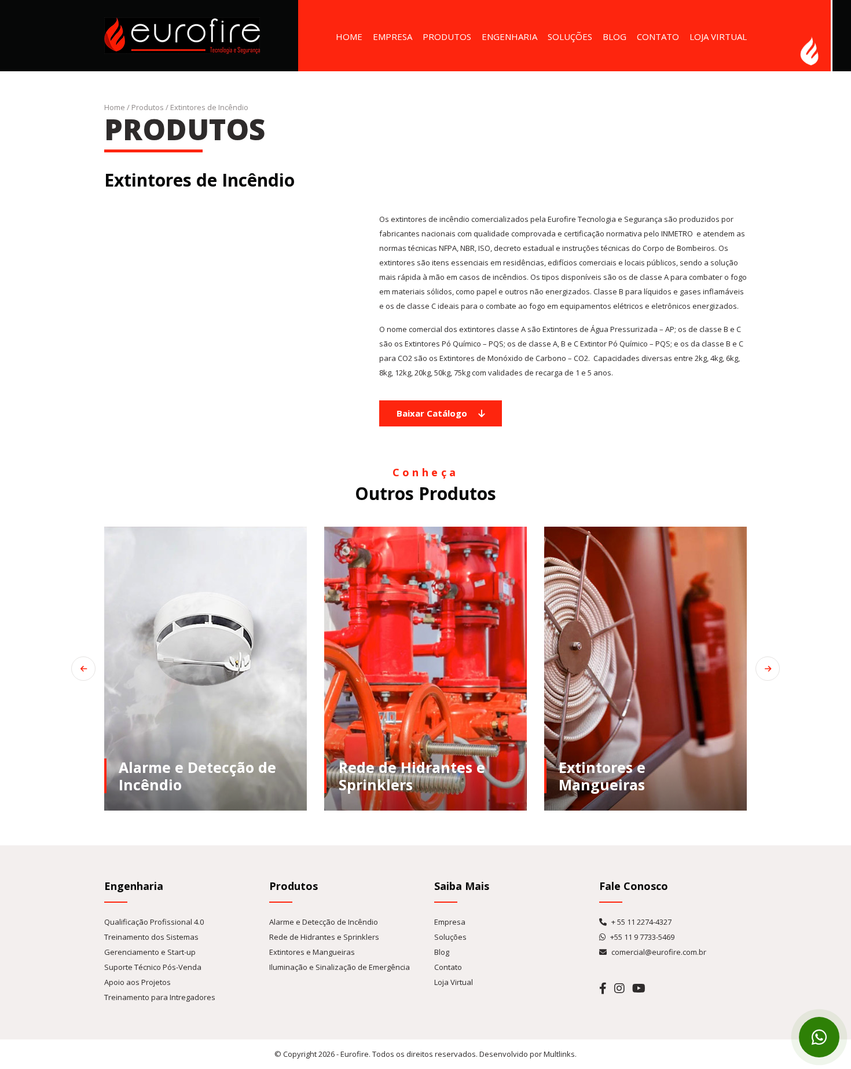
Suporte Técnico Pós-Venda (152, 967)
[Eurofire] (182, 35)
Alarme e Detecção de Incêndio (323, 922)
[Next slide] (767, 668)
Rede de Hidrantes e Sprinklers (324, 937)
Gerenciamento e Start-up (150, 952)
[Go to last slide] (83, 668)
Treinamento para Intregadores (159, 997)
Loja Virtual (718, 36)
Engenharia (509, 36)
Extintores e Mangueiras (312, 952)
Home (349, 36)
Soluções (570, 36)
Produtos (447, 36)
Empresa (392, 36)
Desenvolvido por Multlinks (527, 1054)
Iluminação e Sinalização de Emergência (339, 967)
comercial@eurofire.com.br (658, 952)
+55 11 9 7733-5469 (641, 937)
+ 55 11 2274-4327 (641, 922)
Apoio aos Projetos (137, 982)
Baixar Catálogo (433, 413)
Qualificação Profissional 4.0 (154, 922)
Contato (658, 36)
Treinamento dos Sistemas (151, 937)
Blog (614, 36)
